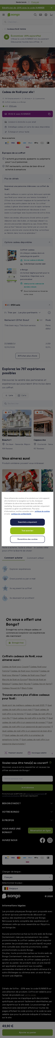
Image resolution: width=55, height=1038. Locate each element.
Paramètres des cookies (27, 539)
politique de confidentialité (21, 514)
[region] (27, 519)
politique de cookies (42, 511)
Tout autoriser (27, 530)
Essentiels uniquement (27, 522)
